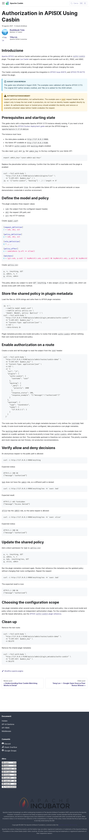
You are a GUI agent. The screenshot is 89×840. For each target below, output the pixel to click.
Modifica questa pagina (13, 671)
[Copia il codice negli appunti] (84, 157)
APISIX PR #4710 (78, 72)
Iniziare (4, 721)
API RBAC (6, 728)
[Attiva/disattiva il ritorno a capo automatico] (80, 227)
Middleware (6, 731)
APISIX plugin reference (45, 614)
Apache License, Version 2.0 (68, 825)
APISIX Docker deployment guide (31, 126)
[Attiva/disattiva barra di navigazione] (3, 3)
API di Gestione (8, 724)
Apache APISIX (8, 56)
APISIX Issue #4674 (58, 72)
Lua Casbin (24, 59)
